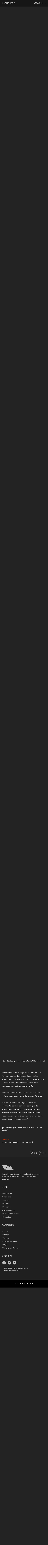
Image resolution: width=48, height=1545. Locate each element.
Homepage (7, 1193)
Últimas (5, 1204)
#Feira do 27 (18, 1142)
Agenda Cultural (8, 1210)
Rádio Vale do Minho (10, 1214)
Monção (5, 1231)
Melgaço (5, 1245)
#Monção (29, 1142)
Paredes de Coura (9, 1241)
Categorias (6, 1197)
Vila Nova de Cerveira (10, 1248)
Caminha (6, 1238)
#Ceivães (6, 1142)
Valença (5, 1235)
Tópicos (5, 1200)
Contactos (6, 1217)
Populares (6, 1207)
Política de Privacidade (24, 1283)
